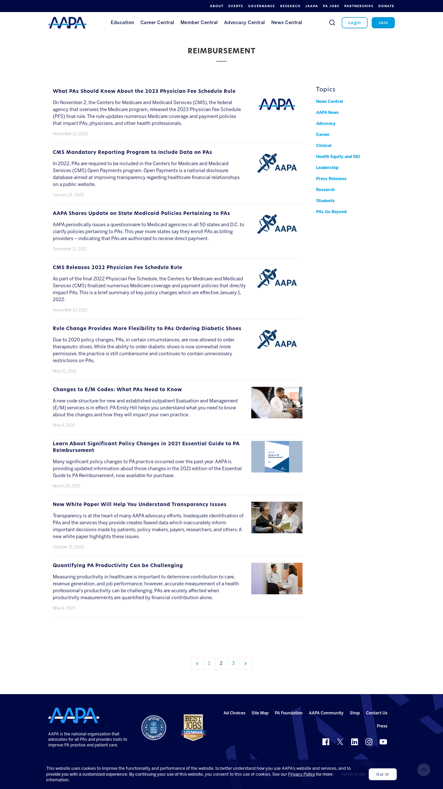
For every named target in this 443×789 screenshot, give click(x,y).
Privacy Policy (301, 774)
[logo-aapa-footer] (73, 715)
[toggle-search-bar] (332, 22)
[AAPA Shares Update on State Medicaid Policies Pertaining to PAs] (277, 234)
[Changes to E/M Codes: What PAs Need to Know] (277, 415)
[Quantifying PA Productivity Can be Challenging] (277, 591)
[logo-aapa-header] (67, 22)
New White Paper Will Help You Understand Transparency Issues (140, 504)
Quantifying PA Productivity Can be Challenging (118, 566)
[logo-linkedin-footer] (354, 742)
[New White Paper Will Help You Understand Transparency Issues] (277, 529)
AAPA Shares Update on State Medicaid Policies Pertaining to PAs (141, 213)
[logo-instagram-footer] (369, 742)
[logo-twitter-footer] (340, 742)
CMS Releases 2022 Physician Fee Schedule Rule (117, 267)
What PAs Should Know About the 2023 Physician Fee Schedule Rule (144, 91)
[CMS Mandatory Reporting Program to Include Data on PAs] (277, 173)
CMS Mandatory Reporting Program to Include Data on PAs (132, 152)
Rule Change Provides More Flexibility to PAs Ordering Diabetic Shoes (147, 329)
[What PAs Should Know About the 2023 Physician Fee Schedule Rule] (277, 116)
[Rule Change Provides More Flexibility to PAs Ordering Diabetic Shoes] (277, 349)
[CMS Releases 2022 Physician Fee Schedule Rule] (277, 288)
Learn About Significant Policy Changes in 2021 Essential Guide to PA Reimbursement (146, 447)
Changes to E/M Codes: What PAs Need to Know (117, 390)
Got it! (382, 774)
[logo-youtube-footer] (383, 742)
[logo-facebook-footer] (326, 742)
